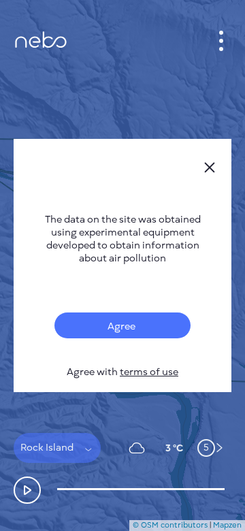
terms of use (149, 372)
